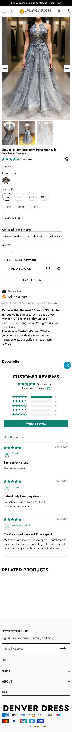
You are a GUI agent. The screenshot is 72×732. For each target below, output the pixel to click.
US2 (7, 197)
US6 (31, 197)
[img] (12, 448)
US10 (8, 207)
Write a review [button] (36, 423)
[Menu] (4, 11)
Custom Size (12, 218)
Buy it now (32, 279)
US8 (43, 197)
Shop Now (55, 3)
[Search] (10, 11)
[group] (10, 133)
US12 (21, 207)
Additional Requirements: (16, 229)
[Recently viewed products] (67, 365)
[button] (67, 374)
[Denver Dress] (36, 11)
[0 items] (68, 11)
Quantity (6, 245)
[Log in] (59, 11)
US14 (35, 207)
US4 (19, 197)
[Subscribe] (63, 648)
